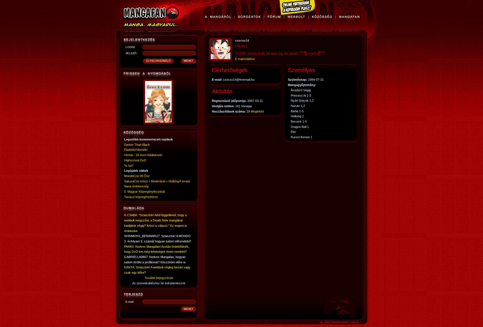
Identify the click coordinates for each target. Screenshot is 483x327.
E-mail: (130, 301)
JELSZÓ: (131, 53)
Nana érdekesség (136, 186)
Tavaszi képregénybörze (141, 197)
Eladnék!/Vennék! (136, 149)
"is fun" (129, 165)
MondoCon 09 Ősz (137, 176)
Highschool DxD (135, 160)
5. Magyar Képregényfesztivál (144, 191)
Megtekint (257, 111)
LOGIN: (130, 47)
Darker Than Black (137, 144)
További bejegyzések (159, 278)
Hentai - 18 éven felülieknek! (143, 155)
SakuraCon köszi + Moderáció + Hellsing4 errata (157, 181)
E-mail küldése (245, 59)
